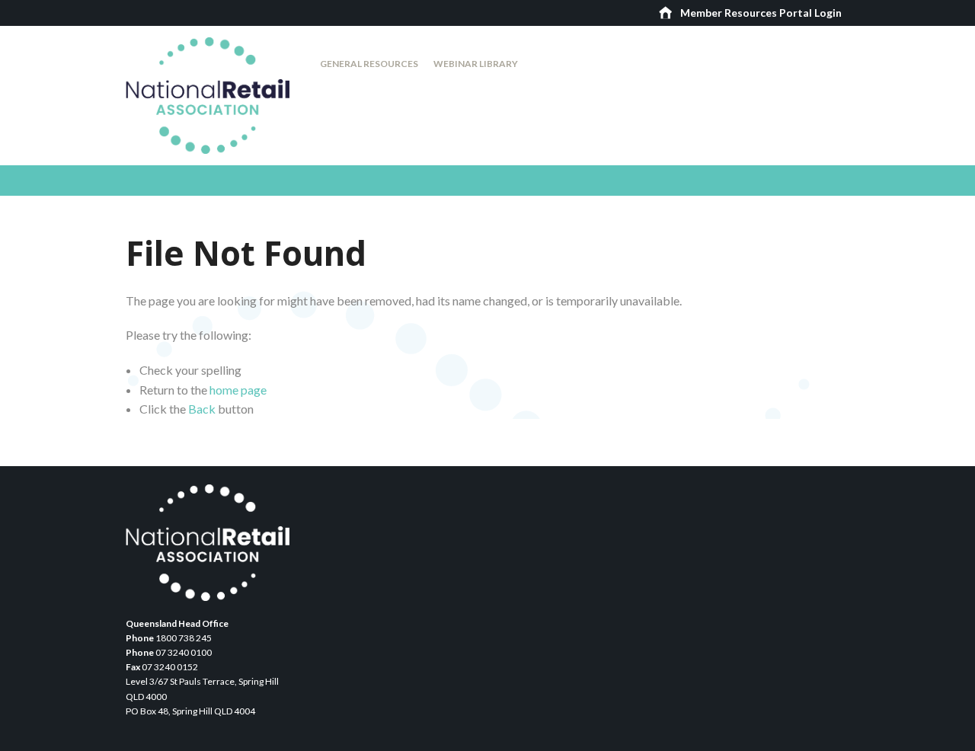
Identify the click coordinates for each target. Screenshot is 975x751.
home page (238, 389)
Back (202, 408)
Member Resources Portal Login (761, 12)
